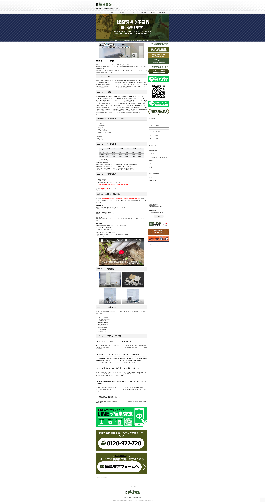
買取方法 (132, 12)
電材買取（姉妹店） (163, 12)
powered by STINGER (149, 500)
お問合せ (153, 12)
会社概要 (130, 486)
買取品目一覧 (111, 12)
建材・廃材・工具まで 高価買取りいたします (132, 497)
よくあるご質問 (143, 12)
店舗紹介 (122, 12)
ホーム (101, 12)
